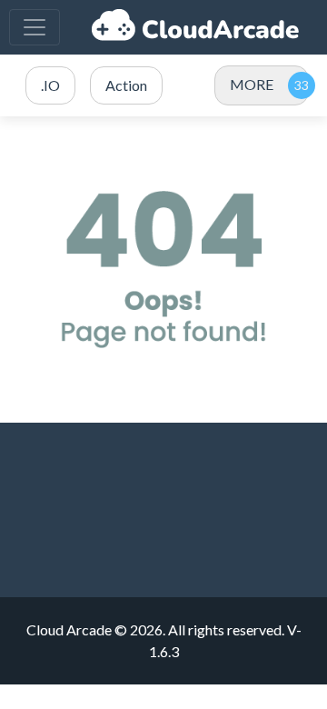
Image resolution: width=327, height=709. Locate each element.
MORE (251, 84)
